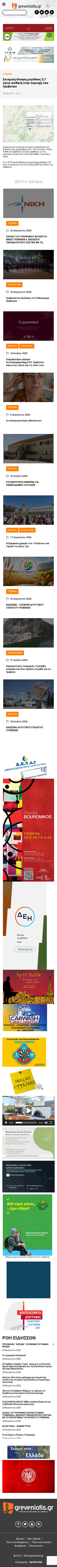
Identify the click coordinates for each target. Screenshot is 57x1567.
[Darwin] (35, 1562)
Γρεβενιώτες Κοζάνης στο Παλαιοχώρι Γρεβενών (27, 299)
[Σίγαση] (46, 1122)
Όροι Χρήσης (34, 1538)
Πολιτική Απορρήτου (17, 1542)
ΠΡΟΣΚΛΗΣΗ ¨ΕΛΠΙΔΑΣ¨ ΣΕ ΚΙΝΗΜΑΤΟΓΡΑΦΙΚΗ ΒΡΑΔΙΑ (25, 1345)
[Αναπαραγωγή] (6, 1122)
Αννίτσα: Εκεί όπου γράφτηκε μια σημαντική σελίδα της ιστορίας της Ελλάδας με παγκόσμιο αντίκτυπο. (26, 1379)
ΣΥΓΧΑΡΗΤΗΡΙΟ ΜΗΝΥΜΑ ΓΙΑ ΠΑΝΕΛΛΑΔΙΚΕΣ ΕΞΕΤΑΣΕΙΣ (22, 483)
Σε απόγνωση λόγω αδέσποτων (24, 420)
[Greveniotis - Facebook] (37, 12)
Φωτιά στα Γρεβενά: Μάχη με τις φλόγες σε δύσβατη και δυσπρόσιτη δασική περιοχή (23, 1392)
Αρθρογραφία (15, 653)
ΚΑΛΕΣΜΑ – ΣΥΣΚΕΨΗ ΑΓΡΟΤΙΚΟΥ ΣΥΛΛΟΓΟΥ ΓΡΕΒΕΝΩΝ (25, 606)
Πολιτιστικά (14, 284)
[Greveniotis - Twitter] (42, 12)
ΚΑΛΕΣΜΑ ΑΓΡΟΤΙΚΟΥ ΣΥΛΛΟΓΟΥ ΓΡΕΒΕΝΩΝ (24, 729)
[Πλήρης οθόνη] (50, 1122)
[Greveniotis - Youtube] (47, 12)
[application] (28, 1110)
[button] (28, 1111)
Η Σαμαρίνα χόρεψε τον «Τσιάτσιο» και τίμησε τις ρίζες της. (27, 545)
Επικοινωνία (36, 1545)
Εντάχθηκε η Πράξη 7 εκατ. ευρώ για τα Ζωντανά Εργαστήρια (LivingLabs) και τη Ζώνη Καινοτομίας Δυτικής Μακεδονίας (27, 1366)
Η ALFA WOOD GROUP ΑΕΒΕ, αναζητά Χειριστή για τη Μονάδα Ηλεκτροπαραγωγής (26, 1403)
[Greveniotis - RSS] (52, 12)
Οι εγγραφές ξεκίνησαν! (14, 1355)
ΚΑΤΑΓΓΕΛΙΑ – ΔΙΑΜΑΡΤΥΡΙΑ (16, 1426)
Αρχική (20, 1538)
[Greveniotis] (26, 6)
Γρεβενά (12, 223)
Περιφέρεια (27, 346)
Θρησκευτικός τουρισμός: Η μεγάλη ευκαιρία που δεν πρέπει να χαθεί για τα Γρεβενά (28, 669)
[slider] (26, 1122)
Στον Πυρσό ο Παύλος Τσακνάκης (18, 1435)
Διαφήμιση (20, 1545)
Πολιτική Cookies (41, 1542)
